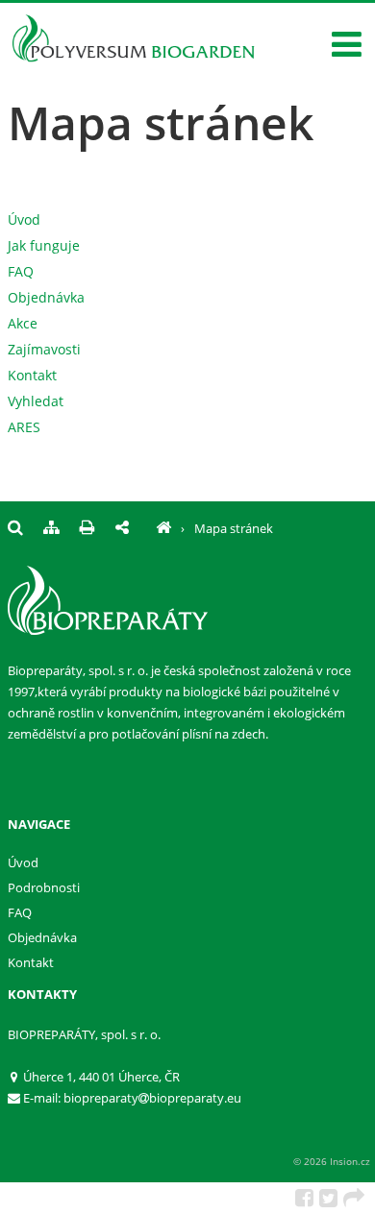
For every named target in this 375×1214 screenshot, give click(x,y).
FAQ (21, 271)
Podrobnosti (44, 887)
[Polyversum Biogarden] (163, 528)
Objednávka (46, 297)
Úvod (24, 219)
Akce (23, 323)
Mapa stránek (233, 528)
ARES (24, 427)
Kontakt (32, 375)
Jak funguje (44, 245)
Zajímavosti (44, 349)
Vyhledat (35, 401)
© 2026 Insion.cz (331, 1161)
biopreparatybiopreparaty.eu (152, 1097)
